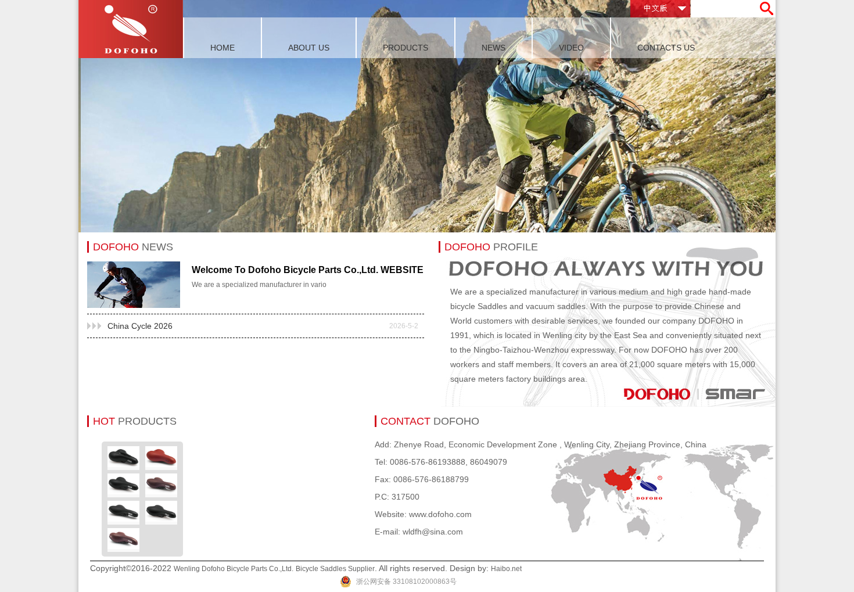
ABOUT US (308, 47)
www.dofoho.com (440, 514)
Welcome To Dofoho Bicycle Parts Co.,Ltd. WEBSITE (308, 270)
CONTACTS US (666, 47)
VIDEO (571, 47)
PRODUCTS (405, 47)
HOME (222, 47)
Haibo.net (506, 569)
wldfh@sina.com (433, 531)
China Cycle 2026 (262, 326)
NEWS (493, 47)
